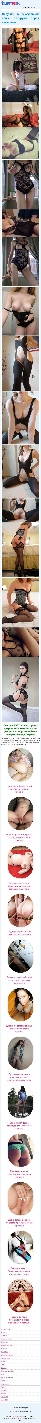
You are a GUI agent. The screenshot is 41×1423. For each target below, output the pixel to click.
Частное (3, 1393)
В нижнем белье (6, 1345)
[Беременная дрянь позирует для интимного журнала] (20, 1118)
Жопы (3, 1361)
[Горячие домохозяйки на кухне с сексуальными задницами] (20, 973)
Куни (2, 1374)
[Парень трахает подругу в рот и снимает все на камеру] (20, 830)
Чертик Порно (6, 1329)
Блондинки (4, 1336)
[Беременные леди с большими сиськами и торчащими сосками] (20, 879)
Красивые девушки (7, 1371)
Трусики (3, 1390)
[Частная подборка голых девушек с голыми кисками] (20, 781)
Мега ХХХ (4, 1400)
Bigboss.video (27, 7)
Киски (3, 1365)
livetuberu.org (17, 1417)
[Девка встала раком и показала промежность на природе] (20, 1215)
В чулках (4, 1348)
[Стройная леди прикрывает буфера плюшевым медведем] (20, 1312)
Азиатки (3, 1332)
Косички (3, 1368)
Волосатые (4, 1352)
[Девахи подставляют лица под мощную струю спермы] (20, 1021)
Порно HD (4, 1397)
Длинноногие (5, 1358)
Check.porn (24, 1408)
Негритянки (5, 1384)
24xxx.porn (16, 1408)
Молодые (4, 1381)
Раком (3, 1387)
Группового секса (7, 1355)
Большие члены (6, 1339)
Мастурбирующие (7, 1377)
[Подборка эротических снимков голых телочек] (20, 927)
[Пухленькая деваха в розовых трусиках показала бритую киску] (20, 1070)
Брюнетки (4, 1342)
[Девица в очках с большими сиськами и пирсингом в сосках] (20, 1264)
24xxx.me (36, 7)
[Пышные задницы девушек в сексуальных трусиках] (20, 1167)
